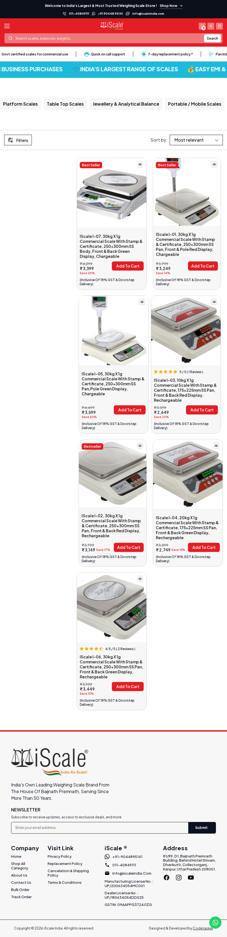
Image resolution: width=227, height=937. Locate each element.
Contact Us (21, 882)
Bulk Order (20, 889)
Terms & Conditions (65, 882)
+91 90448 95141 (110, 13)
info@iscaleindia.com (148, 13)
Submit (201, 828)
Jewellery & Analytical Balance (126, 104)
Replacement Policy (65, 863)
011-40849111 (79, 13)
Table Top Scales (65, 104)
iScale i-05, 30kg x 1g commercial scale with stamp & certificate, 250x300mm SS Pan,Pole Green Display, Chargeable (113, 383)
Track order (21, 897)
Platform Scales (20, 104)
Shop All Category (19, 865)
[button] (219, 26)
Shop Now (168, 6)
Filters (22, 140)
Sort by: (159, 140)
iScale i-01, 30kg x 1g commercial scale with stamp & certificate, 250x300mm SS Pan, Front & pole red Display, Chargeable (185, 244)
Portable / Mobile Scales (194, 104)
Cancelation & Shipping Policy (68, 873)
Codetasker (203, 928)
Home (16, 856)
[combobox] (113, 38)
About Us (19, 875)
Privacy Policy (60, 856)
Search (212, 38)
